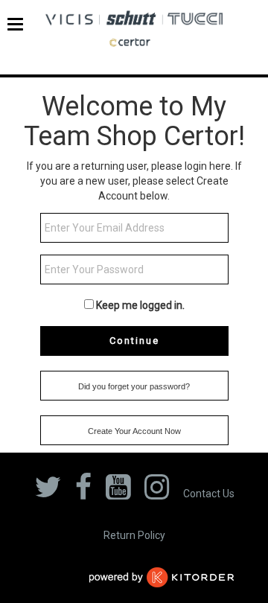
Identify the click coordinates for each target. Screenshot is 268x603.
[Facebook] (83, 491)
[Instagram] (156, 491)
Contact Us (208, 494)
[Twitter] (47, 491)
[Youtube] (118, 491)
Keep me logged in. (140, 305)
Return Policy (134, 535)
